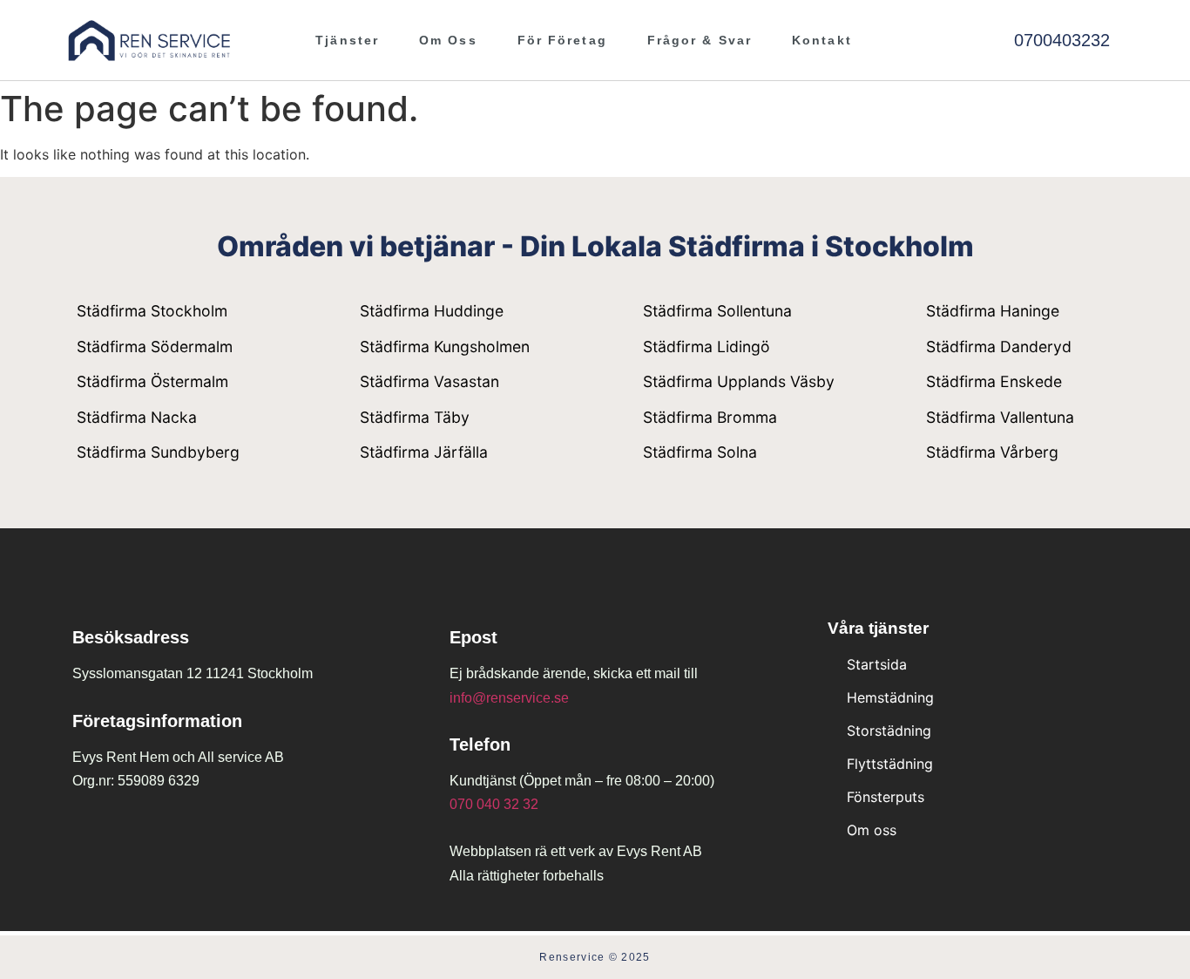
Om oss (448, 40)
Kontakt (822, 40)
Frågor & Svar (699, 40)
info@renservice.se (509, 697)
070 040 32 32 (494, 804)
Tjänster (347, 40)
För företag (562, 40)
